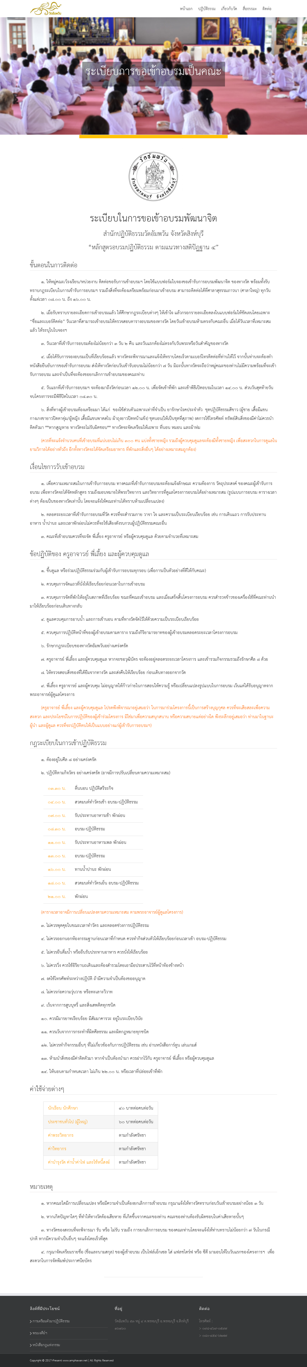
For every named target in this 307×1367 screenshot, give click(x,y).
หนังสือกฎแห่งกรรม (46, 1345)
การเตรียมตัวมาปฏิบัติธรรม (51, 1321)
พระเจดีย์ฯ (40, 1333)
